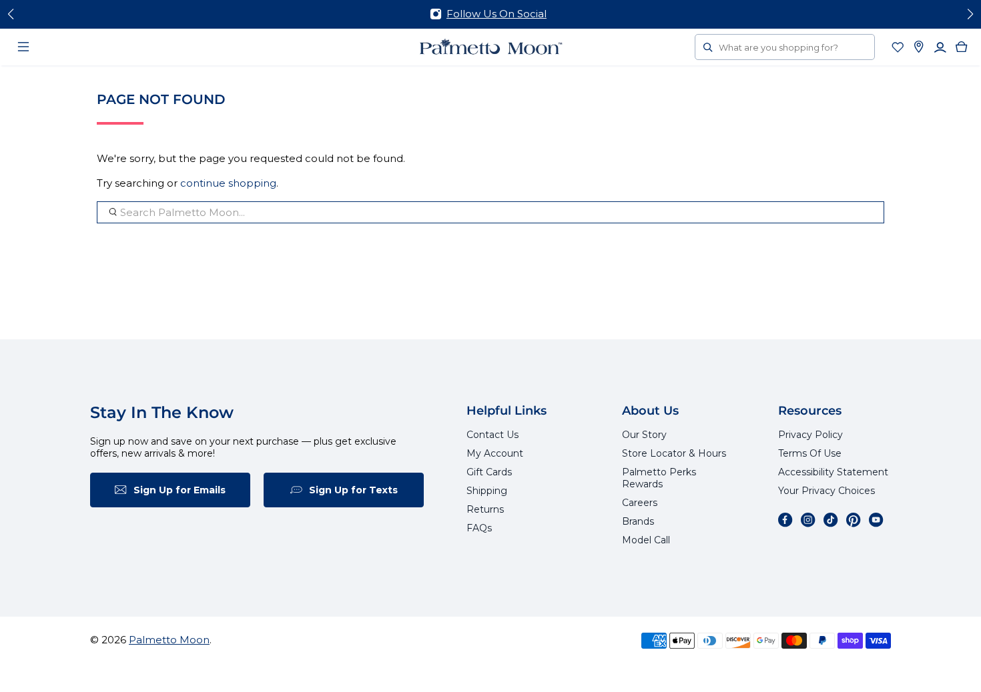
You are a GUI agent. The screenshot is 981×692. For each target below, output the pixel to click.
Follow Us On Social (496, 13)
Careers (639, 503)
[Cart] (962, 47)
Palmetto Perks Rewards (659, 478)
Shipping (486, 491)
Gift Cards (489, 472)
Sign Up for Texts (353, 490)
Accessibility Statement (833, 472)
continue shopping (228, 183)
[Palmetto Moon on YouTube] (876, 520)
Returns (485, 509)
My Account (494, 453)
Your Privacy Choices (826, 491)
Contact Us (492, 435)
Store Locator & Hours (674, 453)
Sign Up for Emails (179, 490)
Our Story (644, 435)
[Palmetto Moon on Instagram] (808, 520)
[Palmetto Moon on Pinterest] (853, 520)
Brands (638, 521)
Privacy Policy (810, 435)
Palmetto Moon (169, 639)
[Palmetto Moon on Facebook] (785, 520)
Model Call (646, 540)
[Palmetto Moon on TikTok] (831, 520)
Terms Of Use (810, 453)
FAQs (479, 528)
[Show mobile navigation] (23, 46)
